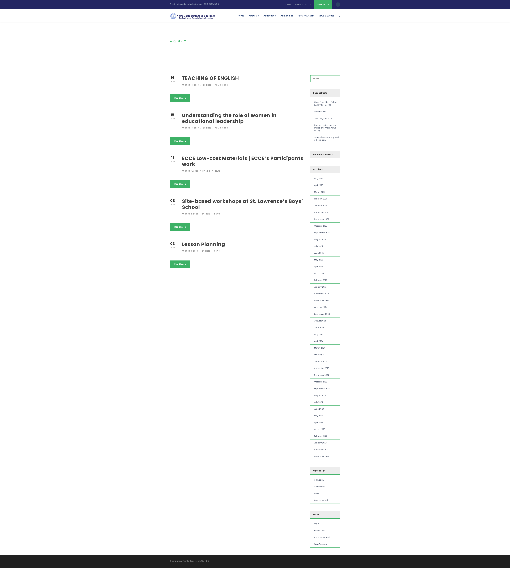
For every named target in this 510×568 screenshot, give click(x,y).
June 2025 (319, 253)
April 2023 (318, 422)
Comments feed (322, 537)
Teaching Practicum (323, 118)
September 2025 (322, 232)
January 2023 (320, 442)
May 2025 (318, 259)
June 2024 (319, 327)
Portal (308, 4)
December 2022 (321, 449)
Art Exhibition (320, 111)
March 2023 (319, 429)
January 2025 (320, 287)
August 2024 (320, 320)
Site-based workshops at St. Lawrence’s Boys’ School (242, 204)
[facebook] (325, 561)
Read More (180, 98)
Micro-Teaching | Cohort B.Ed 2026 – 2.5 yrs (325, 103)
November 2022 (321, 456)
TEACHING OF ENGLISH (210, 78)
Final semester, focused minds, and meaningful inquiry (325, 128)
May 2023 (318, 415)
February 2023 (320, 436)
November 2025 (321, 219)
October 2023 (320, 381)
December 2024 (321, 293)
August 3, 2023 (190, 251)
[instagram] (339, 561)
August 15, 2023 (190, 128)
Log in (317, 523)
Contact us (323, 4)
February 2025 (320, 280)
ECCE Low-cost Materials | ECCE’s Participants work (242, 161)
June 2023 (319, 409)
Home (241, 15)
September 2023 (322, 388)
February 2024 (321, 354)
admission (319, 480)
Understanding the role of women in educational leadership (229, 118)
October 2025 (320, 226)
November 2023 (321, 375)
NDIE (208, 85)
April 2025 (318, 266)
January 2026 (320, 205)
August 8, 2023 (190, 214)
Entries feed (319, 530)
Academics (270, 15)
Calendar (298, 4)
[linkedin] (330, 561)
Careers (287, 4)
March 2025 (319, 273)
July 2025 (318, 246)
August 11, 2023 (190, 171)
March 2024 (319, 348)
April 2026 (318, 185)
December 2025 (321, 212)
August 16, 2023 (190, 85)
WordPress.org (320, 544)
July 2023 (318, 402)
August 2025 (320, 239)
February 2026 (320, 198)
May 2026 (318, 178)
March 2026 (319, 192)
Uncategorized (321, 500)
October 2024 (320, 307)
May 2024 (318, 334)
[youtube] (334, 561)
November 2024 (321, 300)
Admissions (286, 15)
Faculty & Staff (306, 15)
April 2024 (318, 341)
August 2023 (320, 395)
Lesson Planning (203, 244)
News (217, 171)
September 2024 (322, 314)
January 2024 (320, 361)
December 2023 (321, 368)
